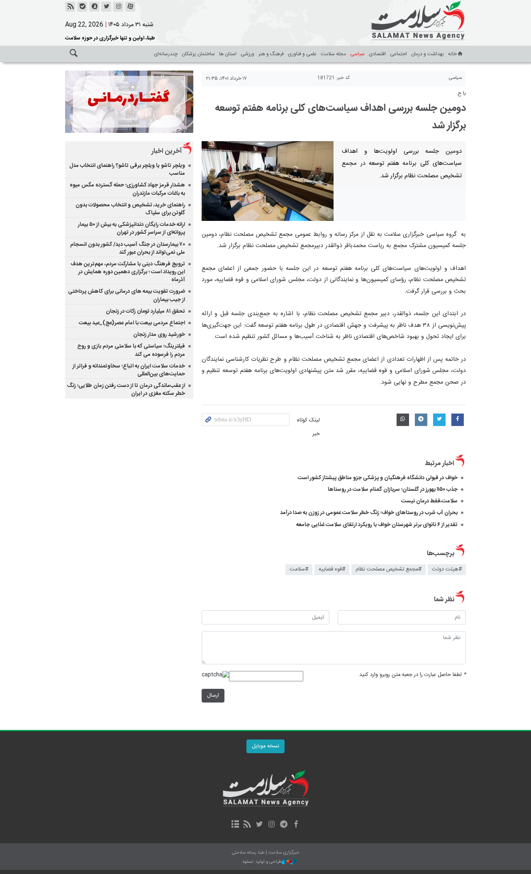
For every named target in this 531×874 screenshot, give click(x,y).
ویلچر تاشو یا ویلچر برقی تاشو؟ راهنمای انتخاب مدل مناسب (127, 169)
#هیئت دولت (447, 569)
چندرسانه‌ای (166, 54)
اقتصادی (377, 54)
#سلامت (299, 569)
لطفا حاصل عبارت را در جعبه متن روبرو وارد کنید (412, 675)
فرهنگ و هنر (271, 54)
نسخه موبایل (265, 746)
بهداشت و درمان (427, 54)
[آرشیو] (235, 825)
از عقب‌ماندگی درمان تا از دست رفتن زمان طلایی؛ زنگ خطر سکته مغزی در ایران (126, 389)
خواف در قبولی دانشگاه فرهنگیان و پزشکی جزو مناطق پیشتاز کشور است (378, 477)
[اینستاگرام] (118, 7)
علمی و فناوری (302, 54)
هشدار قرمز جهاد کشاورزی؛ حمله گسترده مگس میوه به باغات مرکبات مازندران (127, 189)
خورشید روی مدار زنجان (159, 334)
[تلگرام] (283, 825)
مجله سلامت (333, 54)
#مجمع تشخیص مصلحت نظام (388, 569)
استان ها (227, 54)
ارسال (213, 695)
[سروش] (94, 7)
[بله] (82, 7)
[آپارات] (130, 7)
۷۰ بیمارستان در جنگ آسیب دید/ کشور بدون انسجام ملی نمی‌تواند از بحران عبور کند (127, 248)
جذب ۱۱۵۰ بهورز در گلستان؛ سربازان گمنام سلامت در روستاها (393, 489)
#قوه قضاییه (332, 569)
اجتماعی (398, 54)
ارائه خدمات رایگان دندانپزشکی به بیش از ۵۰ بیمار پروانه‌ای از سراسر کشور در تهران (131, 228)
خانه (452, 54)
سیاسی (357, 54)
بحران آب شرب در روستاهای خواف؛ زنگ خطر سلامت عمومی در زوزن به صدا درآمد (369, 512)
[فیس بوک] (295, 825)
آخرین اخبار (166, 151)
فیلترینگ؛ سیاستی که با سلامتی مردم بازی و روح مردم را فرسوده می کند (131, 350)
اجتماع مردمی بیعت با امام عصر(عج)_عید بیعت (132, 323)
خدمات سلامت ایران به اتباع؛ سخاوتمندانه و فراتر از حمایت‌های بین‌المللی (129, 370)
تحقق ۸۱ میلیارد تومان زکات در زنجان (145, 311)
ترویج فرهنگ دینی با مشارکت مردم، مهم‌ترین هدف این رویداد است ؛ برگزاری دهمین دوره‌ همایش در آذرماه (128, 272)
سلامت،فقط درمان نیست (429, 501)
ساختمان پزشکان (198, 54)
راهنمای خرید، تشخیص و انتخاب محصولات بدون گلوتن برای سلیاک (130, 209)
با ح (462, 93)
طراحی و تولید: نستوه (262, 862)
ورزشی (247, 54)
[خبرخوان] (70, 7)
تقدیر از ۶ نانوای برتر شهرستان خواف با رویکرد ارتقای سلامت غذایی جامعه (377, 524)
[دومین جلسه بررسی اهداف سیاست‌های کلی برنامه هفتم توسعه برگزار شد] (268, 181)
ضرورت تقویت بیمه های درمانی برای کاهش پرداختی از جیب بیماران (126, 295)
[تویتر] (106, 7)
